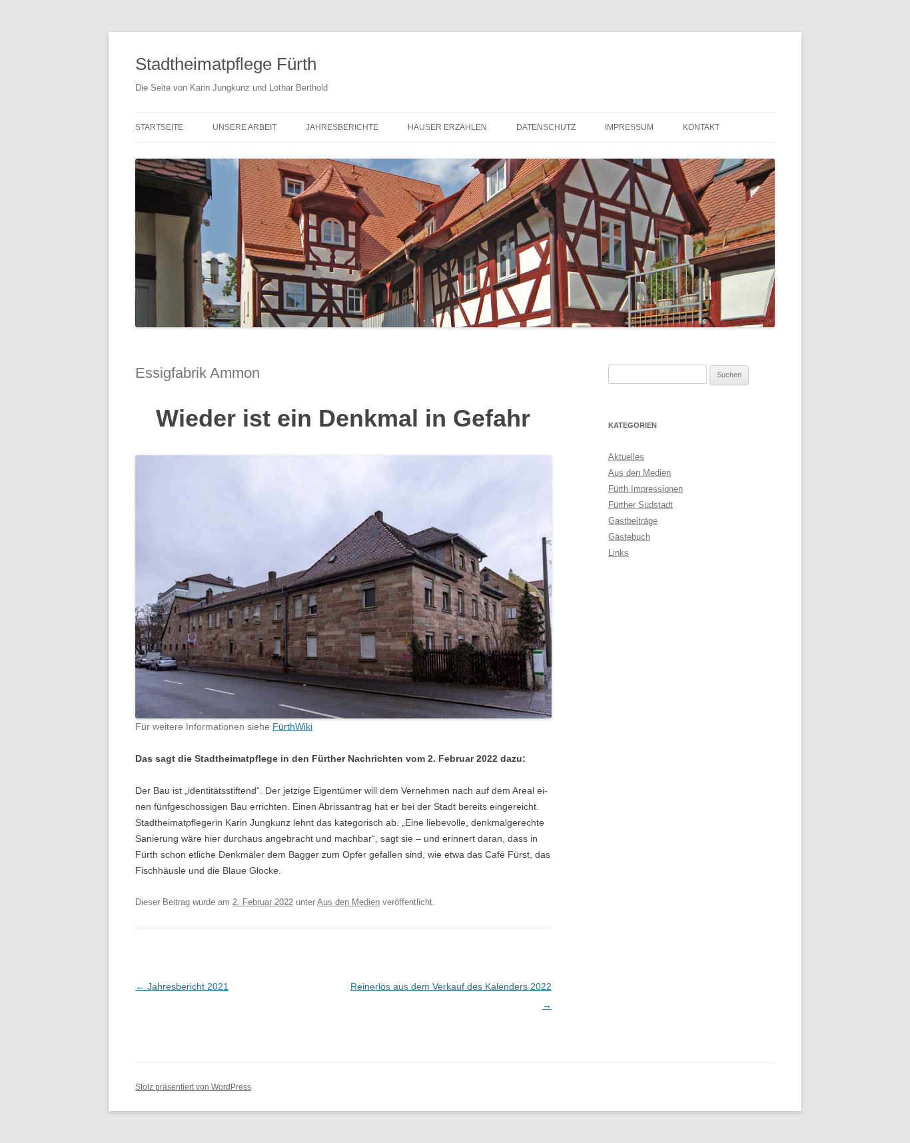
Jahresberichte (342, 127)
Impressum (629, 127)
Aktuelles (626, 457)
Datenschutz (546, 127)
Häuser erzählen (447, 127)
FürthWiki (292, 726)
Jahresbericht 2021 (181, 986)
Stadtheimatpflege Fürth (225, 64)
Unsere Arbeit (244, 127)
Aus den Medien (348, 902)
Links (618, 553)
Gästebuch (629, 537)
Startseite (159, 127)
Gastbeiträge (633, 521)
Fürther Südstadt (640, 505)
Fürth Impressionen (645, 489)
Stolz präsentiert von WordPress (193, 1087)
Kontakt (701, 127)
